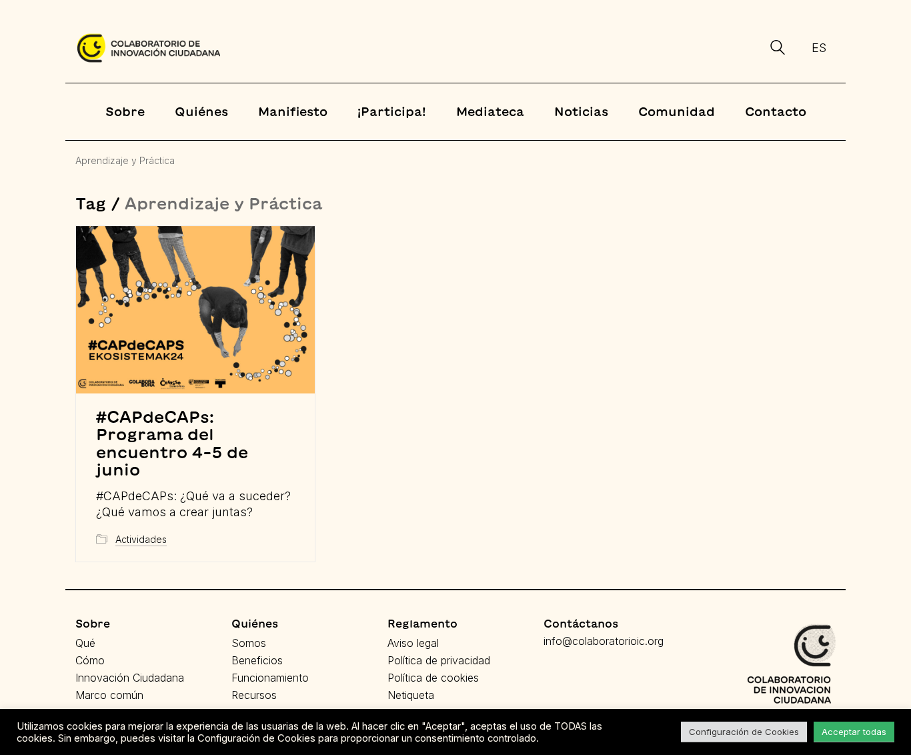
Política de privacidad (438, 660)
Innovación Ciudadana (129, 677)
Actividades (141, 539)
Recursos (254, 695)
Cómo (90, 660)
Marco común (109, 695)
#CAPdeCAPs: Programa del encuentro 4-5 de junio (172, 443)
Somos (248, 643)
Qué (85, 643)
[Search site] (777, 49)
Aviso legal (413, 643)
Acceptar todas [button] (854, 731)
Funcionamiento (270, 677)
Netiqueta (410, 695)
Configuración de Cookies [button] (744, 731)
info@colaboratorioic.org (604, 641)
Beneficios (257, 660)
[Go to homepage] (148, 48)
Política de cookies (433, 677)
